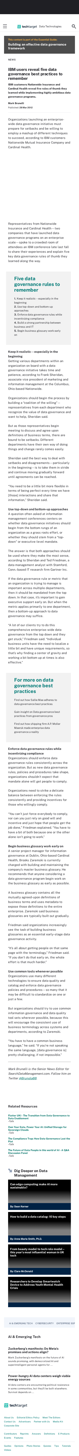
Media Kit (58, 1421)
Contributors (10, 1434)
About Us (9, 1417)
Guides (7, 1446)
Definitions (49, 1434)
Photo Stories (33, 1446)
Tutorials (66, 1446)
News (12, 59)
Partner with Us (42, 1421)
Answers (36, 1434)
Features (18, 1438)
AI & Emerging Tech (21, 1323)
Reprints (24, 1434)
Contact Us (10, 1421)
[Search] (74, 26)
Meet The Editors (51, 1417)
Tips (56, 1446)
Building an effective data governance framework (37, 46)
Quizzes (47, 1446)
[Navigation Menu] (5, 26)
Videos (7, 1450)
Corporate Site (11, 1425)
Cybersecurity (44, 1323)
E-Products (64, 1434)
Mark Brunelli (16, 103)
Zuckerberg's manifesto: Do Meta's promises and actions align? (33, 1350)
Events (7, 1438)
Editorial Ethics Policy (28, 1417)
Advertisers (25, 1421)
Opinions (18, 1446)
